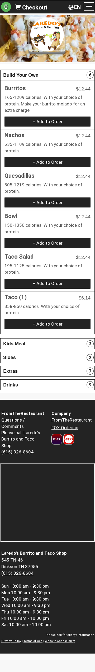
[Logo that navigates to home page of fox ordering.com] (68, 439)
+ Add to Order (48, 121)
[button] (47, 75)
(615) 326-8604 (17, 452)
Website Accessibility (60, 641)
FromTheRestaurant (71, 420)
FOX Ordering (64, 427)
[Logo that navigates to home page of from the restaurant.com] (56, 439)
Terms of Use (32, 641)
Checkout (34, 7)
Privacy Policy (11, 641)
